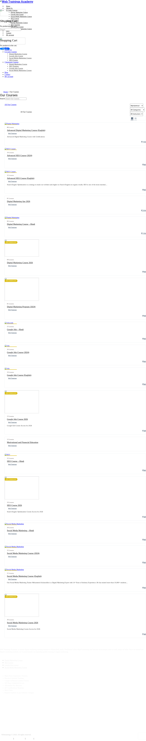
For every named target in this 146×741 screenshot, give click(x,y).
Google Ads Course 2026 (17, 419)
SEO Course (13, 60)
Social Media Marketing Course (20, 58)
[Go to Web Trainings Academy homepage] (16, 1)
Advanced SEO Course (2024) (19, 155)
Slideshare (4, 730)
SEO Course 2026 (14, 505)
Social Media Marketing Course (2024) (23, 553)
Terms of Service (7, 739)
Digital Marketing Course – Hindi (21, 224)
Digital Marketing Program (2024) (21, 307)
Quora (2, 717)
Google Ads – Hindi (15, 329)
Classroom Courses (11, 62)
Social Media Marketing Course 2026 (22, 622)
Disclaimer (30, 739)
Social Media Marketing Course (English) (24, 576)
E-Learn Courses (11, 52)
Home (7, 48)
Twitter (2, 709)
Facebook (3, 701)
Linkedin (3, 713)
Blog (6, 72)
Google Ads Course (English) (19, 375)
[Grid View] (132, 118)
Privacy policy (19, 739)
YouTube (3, 705)
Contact (7, 74)
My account (9, 76)
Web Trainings (12, 133)
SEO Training (14, 66)
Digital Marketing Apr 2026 (18, 201)
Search (2, 99)
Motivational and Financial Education (22, 442)
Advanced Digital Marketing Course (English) (26, 130)
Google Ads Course (16, 56)
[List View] (135, 118)
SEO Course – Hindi (15, 461)
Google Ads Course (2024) (18, 352)
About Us (8, 50)
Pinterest (3, 726)
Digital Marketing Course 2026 (20, 262)
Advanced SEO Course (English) (20, 178)
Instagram (3, 722)
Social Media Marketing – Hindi (20, 530)
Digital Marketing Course (18, 54)
